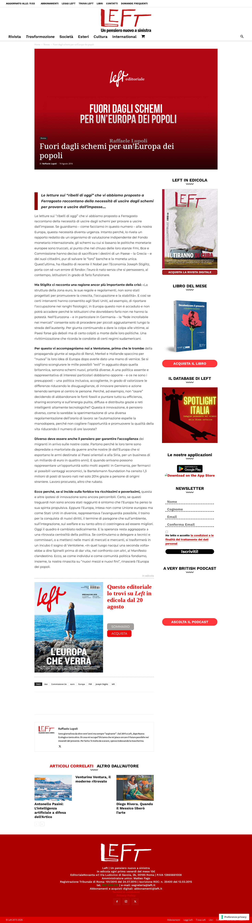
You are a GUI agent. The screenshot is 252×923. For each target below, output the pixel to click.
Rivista (14, 36)
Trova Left (86, 3)
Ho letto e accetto (189, 539)
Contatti (112, 3)
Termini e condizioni (126, 892)
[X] (70, 181)
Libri (100, 3)
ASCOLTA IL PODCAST (189, 622)
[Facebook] (59, 181)
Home (37, 44)
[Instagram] (126, 901)
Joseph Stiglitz (102, 684)
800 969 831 (110, 885)
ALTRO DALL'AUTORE (118, 766)
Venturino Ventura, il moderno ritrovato (93, 779)
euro (72, 684)
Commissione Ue (59, 684)
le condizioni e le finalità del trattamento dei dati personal (189, 539)
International (124, 36)
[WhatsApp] (81, 181)
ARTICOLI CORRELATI (71, 766)
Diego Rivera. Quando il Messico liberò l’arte (134, 808)
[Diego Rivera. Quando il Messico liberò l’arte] (135, 788)
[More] (93, 181)
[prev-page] (36, 824)
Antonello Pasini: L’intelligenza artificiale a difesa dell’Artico (50, 810)
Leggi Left (68, 3)
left (113, 684)
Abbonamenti (49, 3)
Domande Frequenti (134, 3)
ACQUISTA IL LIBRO (189, 363)
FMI (90, 684)
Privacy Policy (126, 895)
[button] (242, 37)
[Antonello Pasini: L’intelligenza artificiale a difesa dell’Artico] (53, 788)
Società (66, 36)
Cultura (100, 36)
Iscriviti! (189, 551)
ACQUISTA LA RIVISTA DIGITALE (189, 272)
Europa (81, 684)
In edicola (148, 576)
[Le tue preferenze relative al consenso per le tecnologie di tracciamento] (234, 917)
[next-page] (42, 824)
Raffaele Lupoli (49, 163)
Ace (45, 684)
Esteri (83, 36)
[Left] (126, 20)
